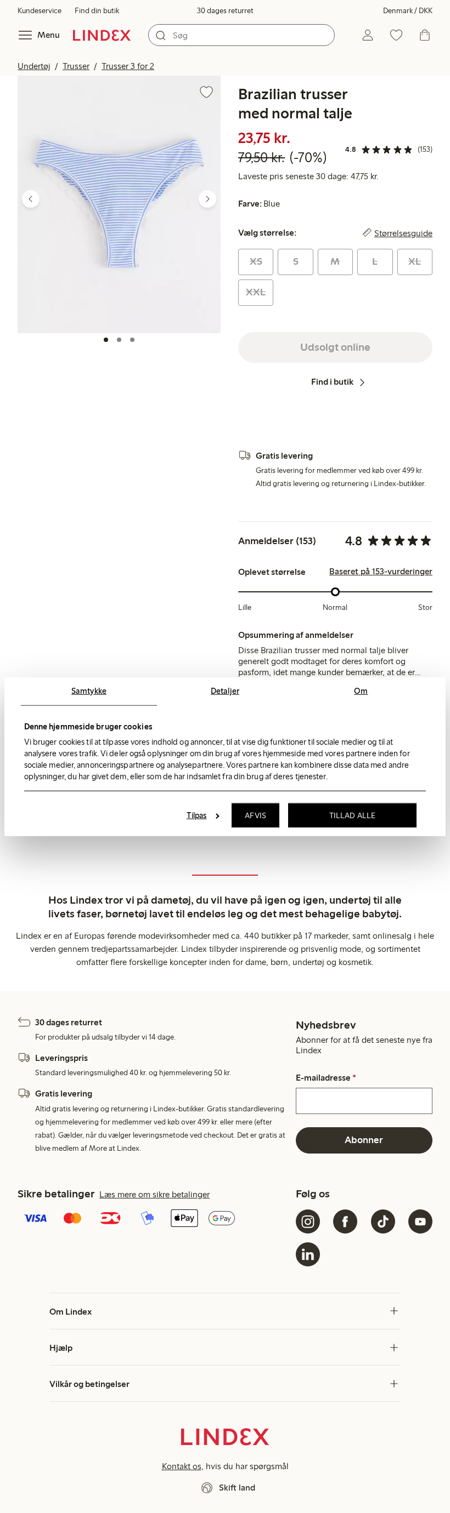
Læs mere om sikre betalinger (154, 1194)
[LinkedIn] (308, 1254)
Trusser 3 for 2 (128, 66)
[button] (119, 204)
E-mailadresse (326, 1078)
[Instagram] (308, 1221)
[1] (106, 339)
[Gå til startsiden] (102, 35)
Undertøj (34, 66)
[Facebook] (345, 1221)
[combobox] (241, 35)
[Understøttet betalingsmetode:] (154, 1219)
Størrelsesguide (403, 233)
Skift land (237, 1487)
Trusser (76, 66)
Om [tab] (361, 690)
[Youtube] (420, 1221)
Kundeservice (39, 10)
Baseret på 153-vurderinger (380, 571)
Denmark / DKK (407, 10)
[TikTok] (383, 1221)
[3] (132, 339)
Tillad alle (352, 815)
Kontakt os (181, 1466)
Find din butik (97, 10)
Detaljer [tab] (225, 690)
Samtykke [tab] (88, 690)
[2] (119, 339)
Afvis (255, 815)
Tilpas (197, 815)
